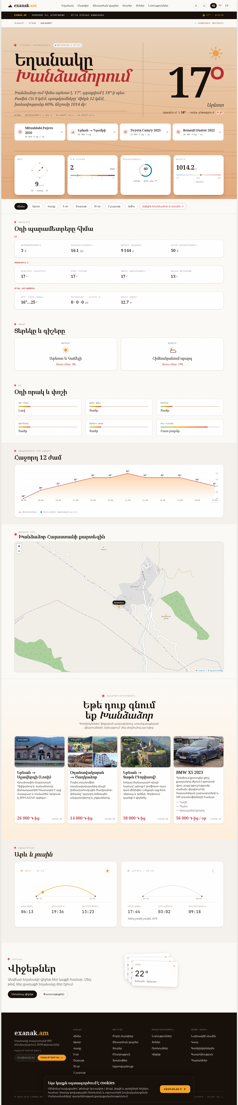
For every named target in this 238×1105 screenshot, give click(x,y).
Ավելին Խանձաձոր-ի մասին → (163, 206)
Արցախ (32, 23)
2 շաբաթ (114, 206)
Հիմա (21, 206)
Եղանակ (68, 5)
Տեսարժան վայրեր (106, 5)
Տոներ (140, 5)
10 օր (97, 206)
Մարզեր (83, 5)
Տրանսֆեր (120, 1060)
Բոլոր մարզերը (123, 1036)
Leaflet (201, 671)
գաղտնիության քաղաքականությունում (99, 1096)
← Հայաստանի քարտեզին (209, 23)
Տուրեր (127, 5)
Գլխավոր (19, 23)
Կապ (194, 1042)
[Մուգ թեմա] (204, 5)
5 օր (65, 206)
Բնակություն (121, 1054)
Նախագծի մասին (203, 1036)
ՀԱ (213, 5)
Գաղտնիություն (202, 1054)
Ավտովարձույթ (123, 1066)
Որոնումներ (160, 1048)
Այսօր (36, 206)
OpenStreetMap (216, 671)
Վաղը (51, 206)
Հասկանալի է (175, 1089)
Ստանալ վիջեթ (22, 994)
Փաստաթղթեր (53, 994)
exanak (31, 1033)
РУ (220, 5)
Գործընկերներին (202, 1048)
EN (226, 5)
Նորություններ (158, 5)
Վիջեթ (156, 1054)
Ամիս (131, 206)
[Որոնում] (196, 5)
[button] (19, 546)
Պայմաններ (199, 1060)
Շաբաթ (81, 206)
